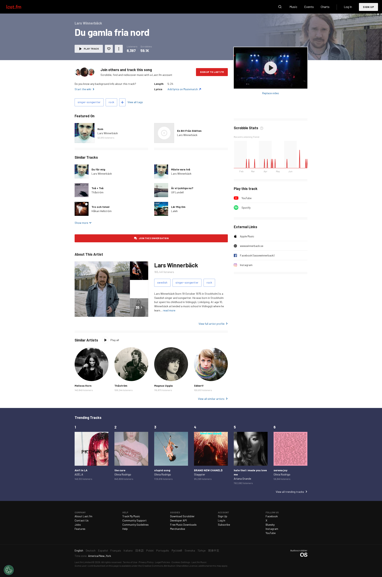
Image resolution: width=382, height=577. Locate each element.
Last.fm (18, 7)
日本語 (139, 550)
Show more (81, 222)
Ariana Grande (242, 478)
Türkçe (202, 550)
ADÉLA (79, 474)
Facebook (272, 516)
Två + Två (97, 188)
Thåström (97, 192)
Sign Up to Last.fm (212, 71)
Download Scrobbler (182, 516)
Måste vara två (180, 169)
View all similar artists (211, 398)
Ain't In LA (81, 470)
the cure (119, 470)
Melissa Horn (83, 385)
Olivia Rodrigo (122, 474)
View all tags (135, 102)
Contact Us (82, 520)
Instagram (246, 265)
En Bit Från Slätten (189, 130)
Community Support (134, 520)
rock (111, 102)
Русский (177, 550)
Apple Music (247, 236)
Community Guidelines (135, 524)
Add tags (122, 102)
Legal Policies (162, 562)
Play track (91, 48)
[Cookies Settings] (9, 570)
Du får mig (98, 169)
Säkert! (199, 385)
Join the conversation (154, 238)
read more (169, 310)
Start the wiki (83, 89)
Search (280, 7)
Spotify (246, 207)
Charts (325, 7)
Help (125, 528)
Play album (270, 68)
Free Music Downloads (183, 524)
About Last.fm (83, 516)
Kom (100, 129)
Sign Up (368, 7)
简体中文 (213, 550)
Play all (114, 340)
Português (162, 550)
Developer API (178, 520)
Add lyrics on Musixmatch (183, 89)
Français (115, 550)
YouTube (246, 198)
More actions (119, 49)
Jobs (78, 524)
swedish (162, 282)
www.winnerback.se (251, 245)
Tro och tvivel (100, 206)
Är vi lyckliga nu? (182, 188)
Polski (150, 550)
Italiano (128, 550)
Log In (348, 7)
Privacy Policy (146, 562)
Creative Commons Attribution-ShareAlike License (169, 565)
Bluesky (270, 524)
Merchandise (177, 528)
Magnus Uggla (163, 385)
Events (309, 7)
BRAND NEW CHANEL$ (208, 470)
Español (103, 550)
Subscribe (224, 524)
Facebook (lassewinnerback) (257, 255)
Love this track (109, 49)
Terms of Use (130, 562)
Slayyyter (199, 474)
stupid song (162, 470)
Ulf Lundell (177, 192)
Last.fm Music (199, 562)
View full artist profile (211, 323)
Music (293, 7)
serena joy (280, 470)
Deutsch (91, 550)
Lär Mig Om (178, 206)
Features (80, 528)
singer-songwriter (89, 102)
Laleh (174, 211)
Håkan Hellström (102, 211)
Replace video (270, 93)
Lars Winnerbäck (107, 133)
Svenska (190, 550)
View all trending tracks (290, 491)
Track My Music (131, 516)
